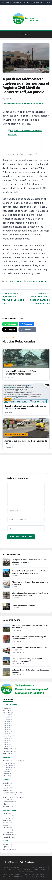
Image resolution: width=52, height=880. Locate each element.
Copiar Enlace (29, 330)
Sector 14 (7, 731)
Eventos (5, 820)
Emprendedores (8, 835)
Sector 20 (7, 746)
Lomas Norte (7, 736)
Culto (4, 804)
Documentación (36, 2)
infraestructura (9, 767)
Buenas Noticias (8, 802)
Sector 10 (7, 723)
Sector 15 (7, 733)
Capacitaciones (8, 837)
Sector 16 (7, 738)
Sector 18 (7, 742)
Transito (5, 790)
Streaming (7, 818)
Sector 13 (7, 729)
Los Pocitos (6, 753)
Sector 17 (7, 740)
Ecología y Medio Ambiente (12, 797)
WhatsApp (11, 324)
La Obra (6, 769)
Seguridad (6, 783)
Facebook (28, 324)
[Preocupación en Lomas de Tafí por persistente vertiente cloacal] (26, 358)
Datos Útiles (6, 2)
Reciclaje (7, 799)
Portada (9, 281)
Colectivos (17, 2)
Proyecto (7, 771)
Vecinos (18, 281)
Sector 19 (7, 744)
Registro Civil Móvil (36, 281)
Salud (4, 786)
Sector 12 (7, 727)
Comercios (6, 832)
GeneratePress (41, 862)
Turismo (5, 825)
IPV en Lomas (7, 763)
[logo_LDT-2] (26, 695)
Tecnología (6, 830)
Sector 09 (7, 721)
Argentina (6, 847)
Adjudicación (8, 765)
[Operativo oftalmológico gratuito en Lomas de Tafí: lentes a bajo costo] (26, 393)
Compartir (11, 330)
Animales (6, 827)
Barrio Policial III (8, 751)
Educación (6, 788)
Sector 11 (7, 725)
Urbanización (8, 773)
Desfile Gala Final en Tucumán (23, 605)
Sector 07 (7, 717)
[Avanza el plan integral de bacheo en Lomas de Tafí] (26, 428)
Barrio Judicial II (8, 749)
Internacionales (8, 849)
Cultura (5, 814)
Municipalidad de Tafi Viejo (12, 761)
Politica (5, 776)
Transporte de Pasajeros (12, 792)
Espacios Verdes (8, 795)
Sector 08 (7, 719)
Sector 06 (7, 715)
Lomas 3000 (7, 713)
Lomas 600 (6, 710)
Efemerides (7, 816)
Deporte (5, 823)
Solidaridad (7, 806)
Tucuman (6, 844)
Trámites (26, 2)
